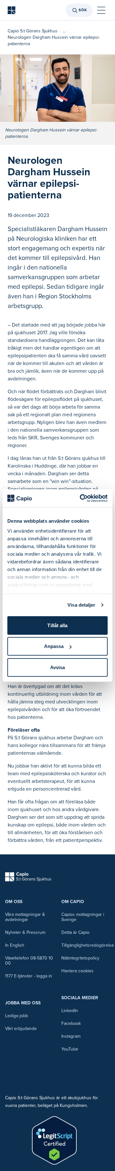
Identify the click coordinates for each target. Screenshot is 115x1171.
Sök (83, 10)
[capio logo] (28, 876)
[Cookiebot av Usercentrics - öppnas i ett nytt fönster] (81, 498)
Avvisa (57, 667)
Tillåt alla (57, 625)
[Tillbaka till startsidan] (11, 10)
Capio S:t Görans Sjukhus (32, 31)
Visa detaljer (81, 605)
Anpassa (54, 646)
